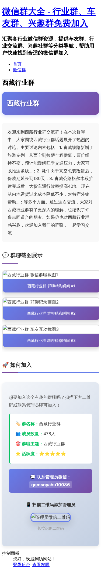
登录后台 (21, 564)
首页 (17, 64)
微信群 (19, 69)
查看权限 (41, 564)
